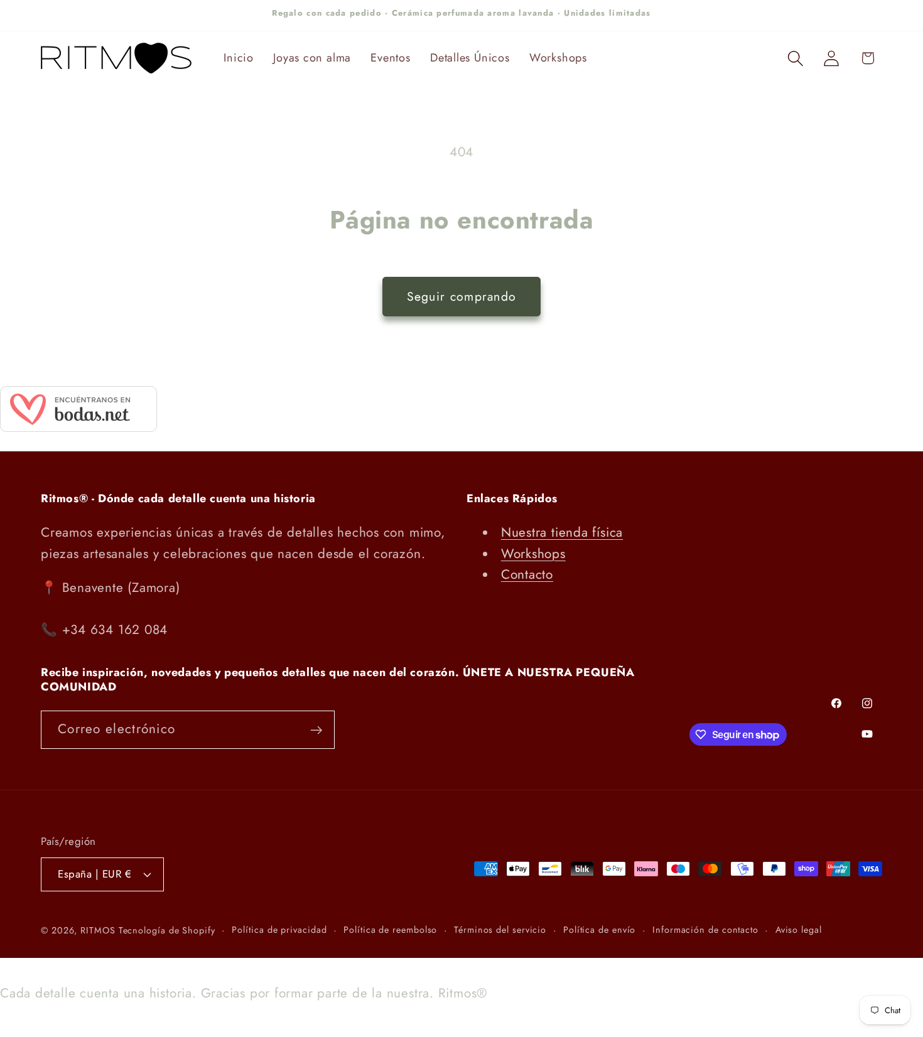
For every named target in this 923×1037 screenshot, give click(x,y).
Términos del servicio (500, 929)
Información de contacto (705, 929)
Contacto (527, 574)
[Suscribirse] (316, 730)
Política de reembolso (390, 929)
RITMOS (99, 930)
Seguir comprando (462, 296)
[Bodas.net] (78, 427)
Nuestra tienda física (562, 532)
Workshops (533, 553)
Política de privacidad (279, 929)
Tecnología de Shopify (167, 930)
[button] (796, 58)
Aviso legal (798, 929)
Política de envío (599, 929)
